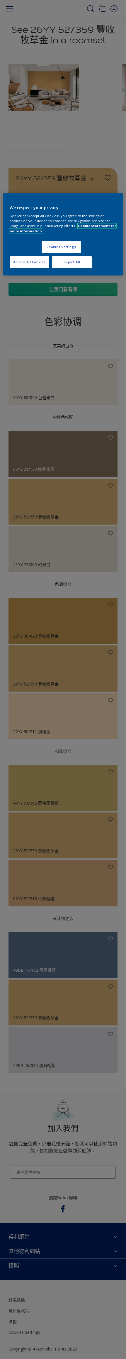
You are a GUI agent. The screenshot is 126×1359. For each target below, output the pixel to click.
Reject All (72, 262)
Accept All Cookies (29, 262)
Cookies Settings (61, 247)
